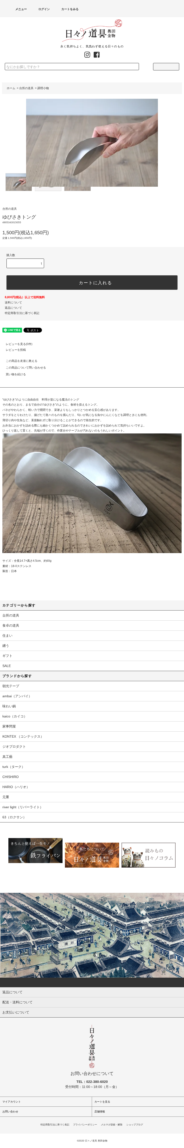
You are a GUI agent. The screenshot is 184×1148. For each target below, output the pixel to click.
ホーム (11, 88)
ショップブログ (134, 1124)
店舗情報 (99, 1111)
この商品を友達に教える (21, 361)
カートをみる (70, 9)
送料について (13, 302)
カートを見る (102, 1101)
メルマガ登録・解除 (111, 1124)
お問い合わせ (10, 1111)
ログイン (44, 9)
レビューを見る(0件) (19, 344)
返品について (13, 307)
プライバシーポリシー (85, 1124)
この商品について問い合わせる (26, 367)
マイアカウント (11, 1101)
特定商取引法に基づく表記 (22, 313)
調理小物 (43, 88)
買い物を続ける (16, 374)
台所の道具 (26, 88)
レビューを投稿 (16, 350)
